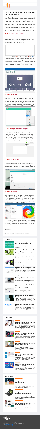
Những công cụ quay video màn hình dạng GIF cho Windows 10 (20, 233)
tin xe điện (14, 425)
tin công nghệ (11, 425)
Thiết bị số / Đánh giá (19, 378)
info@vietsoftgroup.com (9, 424)
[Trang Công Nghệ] (6, 418)
